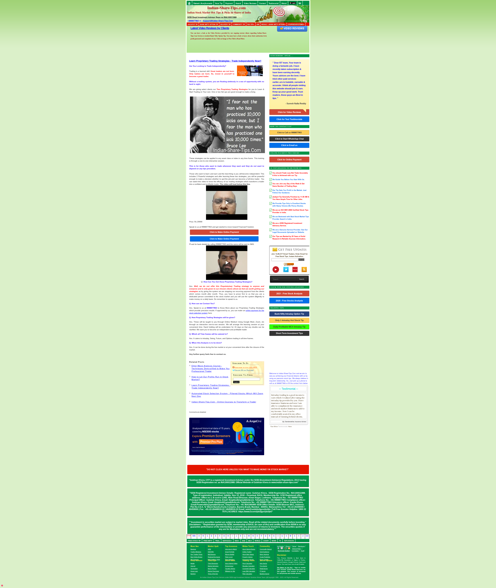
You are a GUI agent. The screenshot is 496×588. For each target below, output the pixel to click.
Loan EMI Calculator (248, 571)
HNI (258, 24)
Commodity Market (266, 549)
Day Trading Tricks (196, 554)
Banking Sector (264, 574)
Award (238, 3)
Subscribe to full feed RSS (245, 367)
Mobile (193, 563)
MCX (250, 541)
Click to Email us (289, 145)
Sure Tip (219, 3)
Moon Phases (212, 568)
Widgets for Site (230, 571)
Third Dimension (213, 563)
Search (301, 279)
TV (280, 541)
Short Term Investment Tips (289, 333)
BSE (243, 541)
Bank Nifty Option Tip (209, 24)
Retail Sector (264, 568)
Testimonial (274, 3)
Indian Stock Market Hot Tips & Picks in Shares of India (219, 12)
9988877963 (193, 20)
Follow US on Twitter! (244, 370)
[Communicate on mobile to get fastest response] (278, 549)
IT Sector (263, 571)
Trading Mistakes (196, 552)
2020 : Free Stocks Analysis (289, 300)
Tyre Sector (263, 566)
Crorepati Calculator (248, 568)
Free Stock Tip (194, 541)
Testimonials (283, 426)
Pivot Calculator (247, 563)
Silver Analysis (264, 554)
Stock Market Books (248, 549)
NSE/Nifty (211, 552)
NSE (236, 541)
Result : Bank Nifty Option (272, 24)
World (257, 541)
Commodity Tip (239, 24)
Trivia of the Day (213, 574)
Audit (302, 551)
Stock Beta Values (248, 554)
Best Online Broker (196, 557)
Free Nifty (207, 541)
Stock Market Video (231, 563)
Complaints (295, 551)
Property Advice (247, 557)
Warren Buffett (229, 554)
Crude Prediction (265, 557)
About (284, 3)
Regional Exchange (214, 557)
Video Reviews (250, 3)
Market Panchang (213, 571)
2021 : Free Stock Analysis (289, 293)
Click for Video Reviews (289, 112)
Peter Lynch (229, 557)
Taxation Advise (230, 568)
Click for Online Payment (289, 159)
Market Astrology (213, 566)
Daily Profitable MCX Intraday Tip (289, 327)
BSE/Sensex (212, 554)
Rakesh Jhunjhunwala (202, 3)
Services (226, 541)
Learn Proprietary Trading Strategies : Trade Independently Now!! (225, 60)
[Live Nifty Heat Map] (285, 549)
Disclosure (301, 546)
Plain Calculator (247, 574)
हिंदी (300, 3)
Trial (217, 541)
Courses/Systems (295, 24)
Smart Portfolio (229, 552)
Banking (193, 574)
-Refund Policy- (296, 549)
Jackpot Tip (193, 24)
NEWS (274, 541)
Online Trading (246, 552)
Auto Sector (263, 563)
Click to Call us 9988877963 (289, 132)
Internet (193, 566)
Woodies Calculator (248, 566)
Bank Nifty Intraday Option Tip (289, 314)
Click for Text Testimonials (289, 119)
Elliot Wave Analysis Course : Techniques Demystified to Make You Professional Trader (211, 368)
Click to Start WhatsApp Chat (289, 139)
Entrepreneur (229, 566)
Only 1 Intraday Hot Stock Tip (289, 320)
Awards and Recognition (205, 28)
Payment (229, 3)
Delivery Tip (225, 24)
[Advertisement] (289, 353)
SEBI (209, 549)
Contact (262, 3)
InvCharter (280, 546)
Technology (194, 568)
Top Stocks (289, 541)
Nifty (194, 535)
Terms (294, 546)
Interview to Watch (231, 549)
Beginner (193, 549)
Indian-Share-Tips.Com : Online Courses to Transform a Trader (224, 401)
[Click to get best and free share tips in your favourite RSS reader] (289, 549)
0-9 (307, 535)
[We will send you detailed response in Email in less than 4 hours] (282, 549)
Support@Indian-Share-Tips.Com (218, 20)
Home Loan (194, 571)
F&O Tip (250, 24)
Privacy (288, 546)
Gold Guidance (264, 552)
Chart (266, 541)
